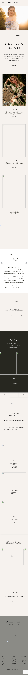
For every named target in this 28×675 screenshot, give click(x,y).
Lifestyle (14, 665)
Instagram (24, 659)
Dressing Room (14, 659)
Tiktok (24, 663)
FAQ (3, 660)
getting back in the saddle (14, 46)
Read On (14, 66)
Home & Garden (14, 662)
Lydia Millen (5, 659)
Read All (14, 117)
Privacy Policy (5, 665)
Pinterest (24, 662)
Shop (14, 439)
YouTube (24, 660)
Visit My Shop (14, 383)
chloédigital (17, 669)
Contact (3, 662)
